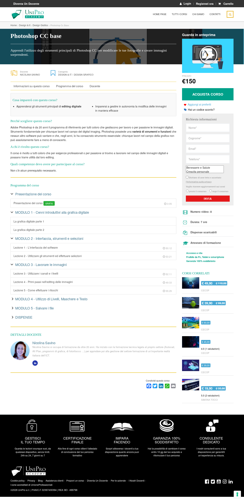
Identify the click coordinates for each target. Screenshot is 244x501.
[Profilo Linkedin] (35, 363)
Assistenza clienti (54, 480)
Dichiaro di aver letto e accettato (203, 179)
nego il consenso (220, 191)
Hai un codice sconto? (201, 109)
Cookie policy (17, 480)
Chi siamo (198, 14)
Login (187, 3)
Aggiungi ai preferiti (199, 104)
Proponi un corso (75, 480)
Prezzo (186, 76)
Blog (40, 480)
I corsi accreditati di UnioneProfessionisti (31, 484)
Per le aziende (118, 480)
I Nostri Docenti (136, 480)
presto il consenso (197, 191)
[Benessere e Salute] (205, 168)
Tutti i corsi (179, 14)
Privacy (31, 480)
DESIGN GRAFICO (83, 74)
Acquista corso (207, 94)
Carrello (228, 3)
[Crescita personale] (205, 172)
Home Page (159, 14)
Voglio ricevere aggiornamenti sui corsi (205, 186)
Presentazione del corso (33, 203)
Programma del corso (69, 86)
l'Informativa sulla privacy (199, 181)
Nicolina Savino (30, 74)
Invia (208, 199)
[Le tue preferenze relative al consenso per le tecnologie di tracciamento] (237, 494)
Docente (95, 86)
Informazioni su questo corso (32, 86)
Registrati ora (205, 3)
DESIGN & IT (65, 74)
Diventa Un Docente (26, 4)
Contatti (214, 14)
